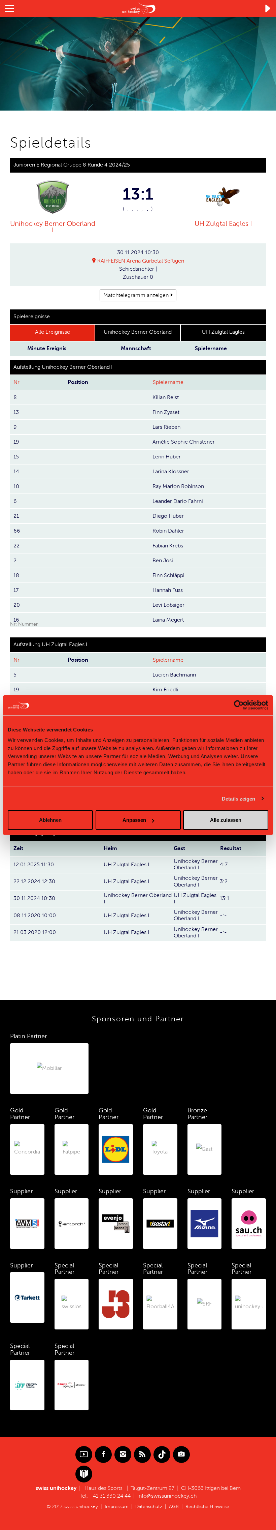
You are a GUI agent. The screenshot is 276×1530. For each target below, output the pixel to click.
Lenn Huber (166, 457)
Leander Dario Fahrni (177, 501)
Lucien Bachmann (174, 675)
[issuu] (83, 1474)
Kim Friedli (165, 690)
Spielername (168, 382)
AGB (174, 1506)
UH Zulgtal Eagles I (223, 224)
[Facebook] (103, 1454)
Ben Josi (162, 561)
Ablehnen (50, 820)
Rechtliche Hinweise (207, 1506)
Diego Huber (168, 516)
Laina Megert (168, 620)
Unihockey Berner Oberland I (52, 227)
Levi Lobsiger (168, 605)
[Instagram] (122, 1454)
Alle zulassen (225, 820)
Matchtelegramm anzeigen (136, 295)
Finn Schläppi (168, 575)
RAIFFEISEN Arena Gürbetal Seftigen (140, 261)
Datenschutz (148, 1506)
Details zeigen (238, 798)
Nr (16, 382)
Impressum (117, 1506)
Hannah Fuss (167, 590)
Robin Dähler (168, 531)
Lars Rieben (166, 427)
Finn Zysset (165, 412)
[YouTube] (83, 1454)
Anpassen (134, 820)
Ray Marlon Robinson (178, 486)
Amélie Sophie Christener (183, 442)
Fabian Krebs (167, 546)
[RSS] (142, 1454)
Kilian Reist (165, 397)
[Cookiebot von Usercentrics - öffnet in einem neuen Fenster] (238, 705)
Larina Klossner (170, 472)
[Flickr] (181, 1454)
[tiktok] (161, 1454)
